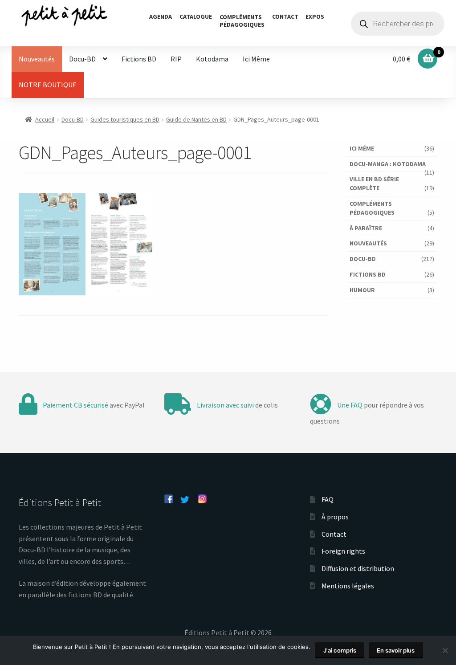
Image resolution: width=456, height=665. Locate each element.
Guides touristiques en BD (124, 119)
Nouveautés (37, 58)
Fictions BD (139, 58)
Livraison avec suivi (225, 404)
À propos (335, 516)
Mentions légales (348, 585)
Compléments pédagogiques (372, 208)
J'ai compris (339, 650)
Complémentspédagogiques (242, 21)
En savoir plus (396, 650)
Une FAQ (349, 404)
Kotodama (212, 58)
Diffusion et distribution (358, 568)
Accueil (44, 119)
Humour (362, 290)
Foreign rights (343, 551)
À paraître (366, 228)
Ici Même (256, 58)
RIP (176, 58)
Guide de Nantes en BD (196, 119)
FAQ (328, 499)
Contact (285, 16)
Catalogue (195, 16)
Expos (314, 16)
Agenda (160, 16)
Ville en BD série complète (374, 183)
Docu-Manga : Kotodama (388, 164)
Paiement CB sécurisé (75, 404)
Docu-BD (82, 58)
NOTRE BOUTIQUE (48, 84)
